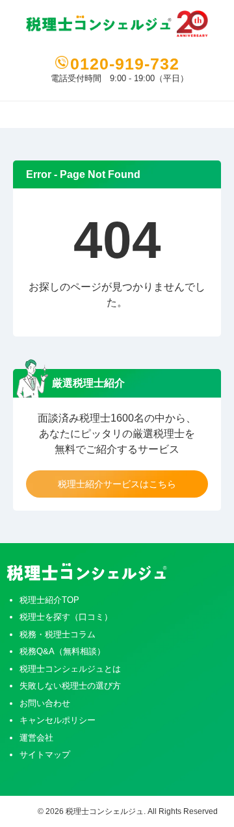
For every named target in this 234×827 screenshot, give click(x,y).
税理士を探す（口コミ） (66, 617)
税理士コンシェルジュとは (70, 669)
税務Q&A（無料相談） (62, 651)
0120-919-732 (124, 63)
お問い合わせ (45, 703)
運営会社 (36, 738)
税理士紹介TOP (49, 600)
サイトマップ (45, 754)
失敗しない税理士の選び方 (70, 686)
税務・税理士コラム (58, 634)
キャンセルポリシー (58, 720)
